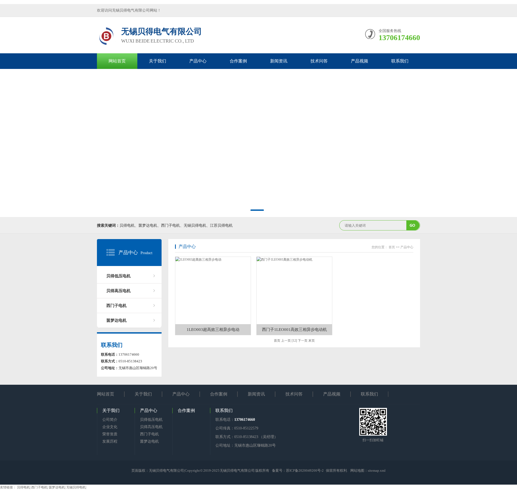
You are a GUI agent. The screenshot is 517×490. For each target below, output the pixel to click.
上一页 (286, 340)
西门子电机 (116, 305)
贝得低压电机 (118, 276)
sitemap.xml (377, 470)
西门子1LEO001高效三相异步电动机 (294, 329)
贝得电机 (23, 487)
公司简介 (109, 420)
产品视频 (359, 61)
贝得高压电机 (118, 291)
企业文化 (109, 427)
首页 (392, 247)
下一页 (303, 340)
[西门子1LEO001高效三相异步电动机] (294, 290)
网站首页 (117, 61)
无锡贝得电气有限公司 (166, 470)
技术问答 (319, 61)
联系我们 (399, 61)
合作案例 (238, 61)
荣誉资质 (109, 434)
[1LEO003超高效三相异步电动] (213, 290)
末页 (311, 340)
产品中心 (198, 61)
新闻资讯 (278, 61)
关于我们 (157, 61)
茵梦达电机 (116, 320)
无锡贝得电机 (76, 487)
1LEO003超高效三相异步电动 (213, 329)
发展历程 (109, 441)
